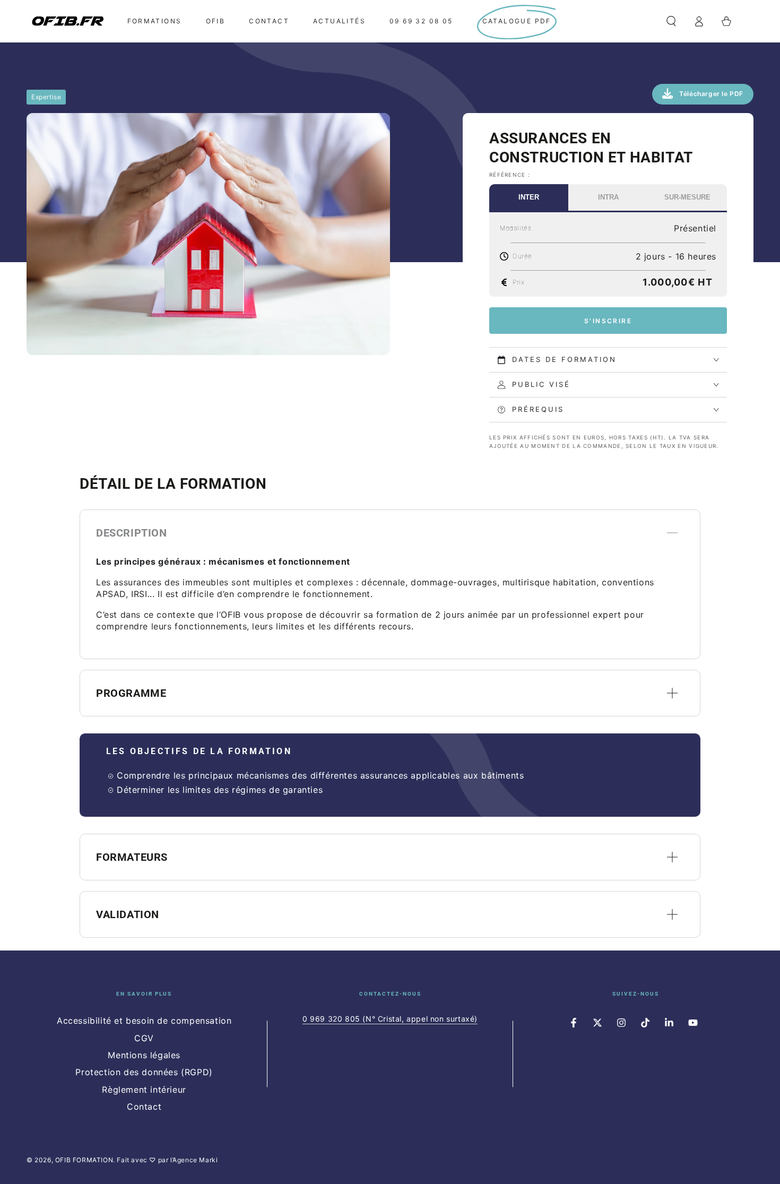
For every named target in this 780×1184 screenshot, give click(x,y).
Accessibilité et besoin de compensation (144, 1020)
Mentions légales (144, 1055)
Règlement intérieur (144, 1089)
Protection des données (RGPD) (143, 1072)
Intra (608, 197)
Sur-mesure (687, 197)
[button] (671, 21)
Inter (528, 197)
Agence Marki (195, 1160)
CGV (144, 1038)
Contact (144, 1106)
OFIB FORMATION (84, 1160)
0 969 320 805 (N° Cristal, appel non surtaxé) (390, 1018)
